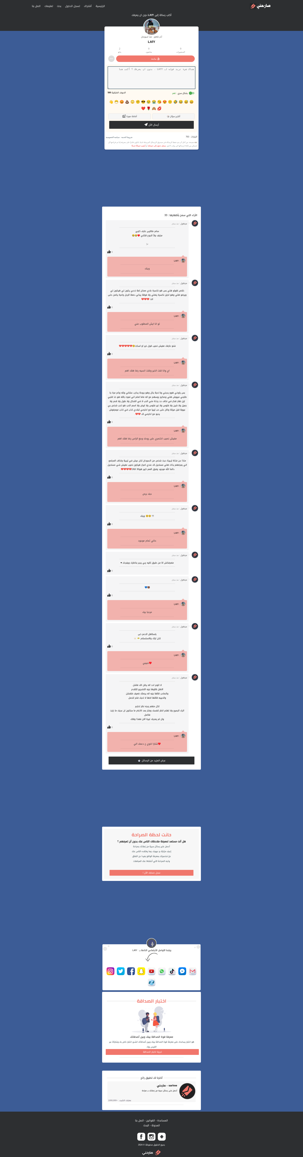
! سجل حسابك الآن (151, 873)
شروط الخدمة (126, 137)
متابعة (154, 59)
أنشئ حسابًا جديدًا (138, 146)
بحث (59, 6)
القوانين (150, 1120)
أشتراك (88, 6)
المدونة (155, 1125)
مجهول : (179, 224)
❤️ (143, 108)
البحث (146, 1125)
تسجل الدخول (72, 6)
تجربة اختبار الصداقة (152, 1052)
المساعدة (162, 1120)
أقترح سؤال (173, 116)
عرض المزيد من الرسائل (153, 760)
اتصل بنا (36, 6)
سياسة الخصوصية (113, 137)
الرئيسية (100, 6)
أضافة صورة (131, 116)
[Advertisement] (151, 178)
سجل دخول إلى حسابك (157, 146)
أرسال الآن (153, 125)
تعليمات (49, 6)
